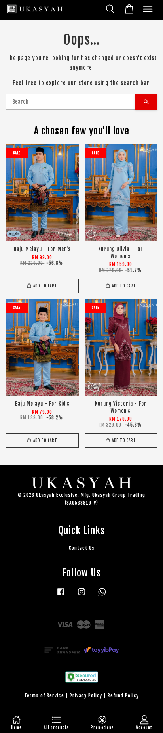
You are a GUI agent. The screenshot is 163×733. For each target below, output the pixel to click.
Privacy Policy (86, 696)
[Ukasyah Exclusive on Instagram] (81, 596)
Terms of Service (44, 696)
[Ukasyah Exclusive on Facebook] (60, 596)
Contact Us (82, 548)
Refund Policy (123, 696)
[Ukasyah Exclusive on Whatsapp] (102, 596)
